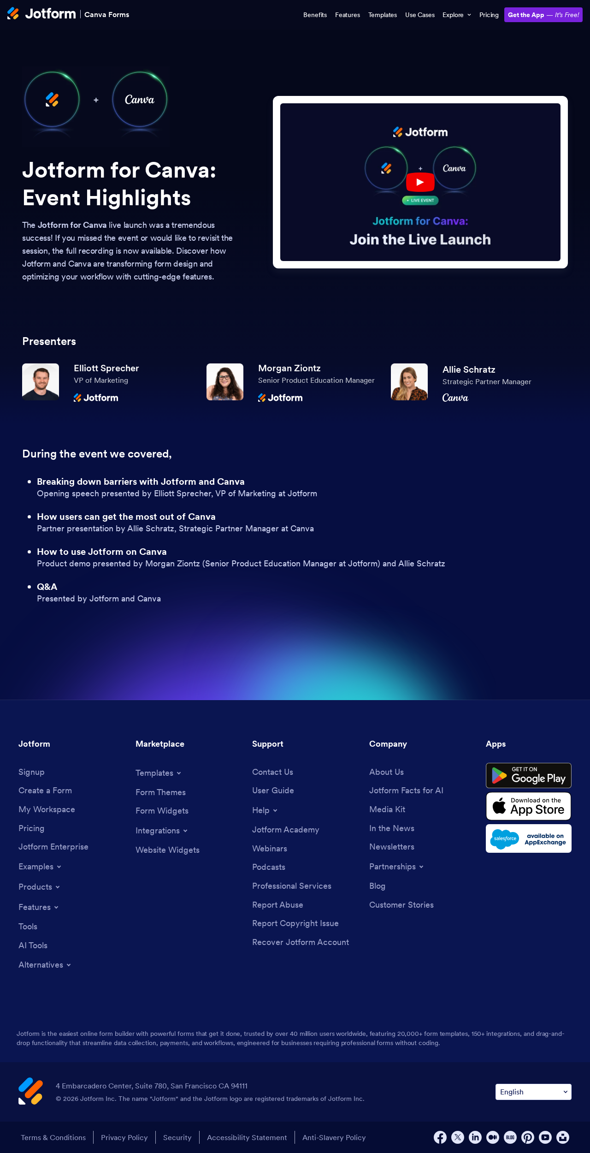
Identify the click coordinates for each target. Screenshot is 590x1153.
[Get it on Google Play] (529, 776)
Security (177, 1137)
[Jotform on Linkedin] (475, 1137)
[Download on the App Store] (529, 806)
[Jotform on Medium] (492, 1137)
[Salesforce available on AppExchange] (529, 838)
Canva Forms (106, 14)
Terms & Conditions (53, 1137)
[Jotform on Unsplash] (562, 1137)
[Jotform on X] (457, 1137)
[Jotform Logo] (41, 14)
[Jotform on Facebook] (440, 1137)
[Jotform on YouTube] (545, 1137)
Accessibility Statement (247, 1137)
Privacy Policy (124, 1137)
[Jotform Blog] (510, 1137)
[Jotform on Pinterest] (527, 1137)
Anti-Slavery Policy (334, 1137)
